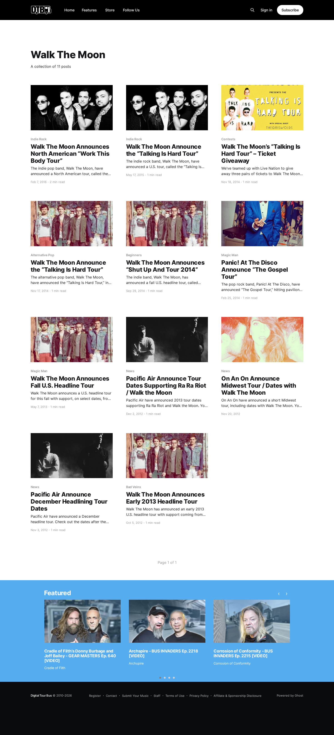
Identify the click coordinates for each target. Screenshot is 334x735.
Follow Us (131, 10)
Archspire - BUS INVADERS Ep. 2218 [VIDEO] (163, 653)
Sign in (266, 10)
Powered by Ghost (290, 695)
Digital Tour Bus (41, 695)
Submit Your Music (135, 695)
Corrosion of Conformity (232, 663)
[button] (160, 677)
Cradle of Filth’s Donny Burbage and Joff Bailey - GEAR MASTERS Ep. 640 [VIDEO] (80, 656)
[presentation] (278, 593)
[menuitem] (69, 10)
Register (95, 695)
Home (69, 10)
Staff (157, 695)
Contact (111, 695)
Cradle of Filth (54, 668)
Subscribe (290, 10)
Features (89, 10)
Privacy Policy (199, 695)
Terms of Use (174, 695)
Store (110, 10)
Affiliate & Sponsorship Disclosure (238, 695)
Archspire (136, 663)
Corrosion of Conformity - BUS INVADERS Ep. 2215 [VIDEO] (243, 653)
